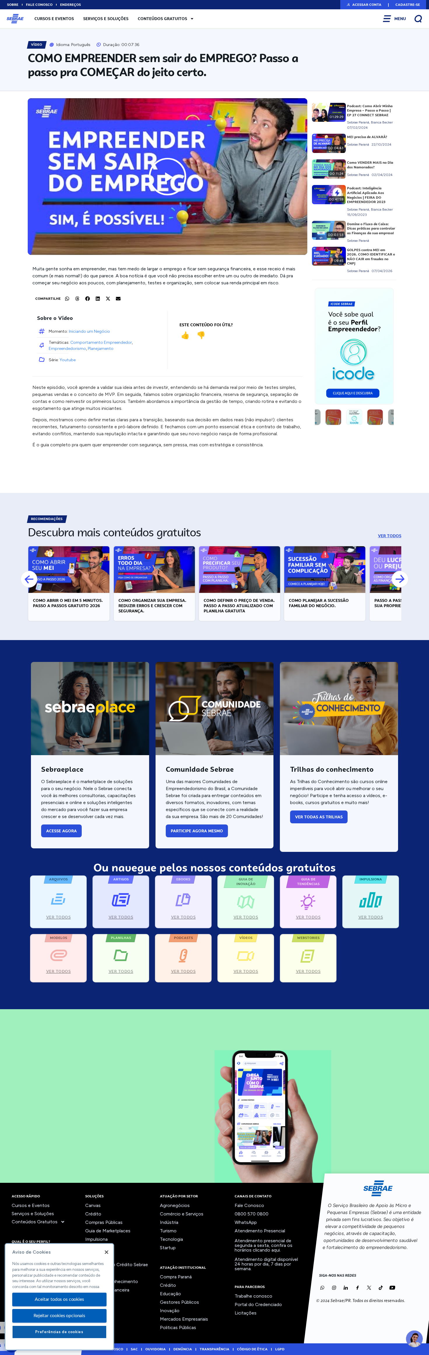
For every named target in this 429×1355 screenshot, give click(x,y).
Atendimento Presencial (260, 1231)
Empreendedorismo (67, 348)
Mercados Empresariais (184, 1319)
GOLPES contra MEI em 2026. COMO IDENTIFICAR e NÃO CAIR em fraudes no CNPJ (371, 257)
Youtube (68, 359)
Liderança (95, 1256)
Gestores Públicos (179, 1302)
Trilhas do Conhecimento (111, 1281)
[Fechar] (106, 1252)
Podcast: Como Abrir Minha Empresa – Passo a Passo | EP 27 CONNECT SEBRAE (370, 110)
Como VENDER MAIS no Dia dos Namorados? (370, 165)
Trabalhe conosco (253, 1296)
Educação (170, 1293)
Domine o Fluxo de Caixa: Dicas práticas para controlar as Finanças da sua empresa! (371, 228)
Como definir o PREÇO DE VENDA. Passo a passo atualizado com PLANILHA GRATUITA (239, 606)
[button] (363, 4)
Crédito (93, 1214)
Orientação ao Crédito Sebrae (116, 1264)
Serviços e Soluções (105, 18)
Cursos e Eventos (54, 18)
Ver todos (95, 1298)
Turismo (168, 1231)
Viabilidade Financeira (107, 1290)
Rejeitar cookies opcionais (59, 1315)
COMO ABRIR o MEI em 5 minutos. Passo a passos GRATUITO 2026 (68, 603)
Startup (168, 1247)
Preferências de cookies (59, 1332)
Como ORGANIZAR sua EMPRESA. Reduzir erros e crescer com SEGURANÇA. (152, 606)
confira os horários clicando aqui (263, 1248)
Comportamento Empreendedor (101, 342)
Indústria (169, 1222)
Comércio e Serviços (181, 1214)
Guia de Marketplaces (107, 1231)
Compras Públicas (104, 1222)
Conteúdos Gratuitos (162, 18)
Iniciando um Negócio (89, 331)
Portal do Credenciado (258, 1304)
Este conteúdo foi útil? (206, 324)
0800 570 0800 (251, 1214)
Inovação (95, 1247)
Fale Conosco (249, 1205)
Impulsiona (96, 1239)
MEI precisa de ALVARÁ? (367, 137)
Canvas (93, 1205)
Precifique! (96, 1273)
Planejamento (101, 348)
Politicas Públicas (178, 1327)
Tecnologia (171, 1239)
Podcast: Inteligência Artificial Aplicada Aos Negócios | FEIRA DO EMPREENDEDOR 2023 (366, 195)
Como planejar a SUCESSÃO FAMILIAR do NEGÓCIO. (319, 603)
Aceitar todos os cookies (59, 1299)
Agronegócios (175, 1205)
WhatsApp (246, 1222)
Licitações (246, 1313)
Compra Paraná (176, 1277)
